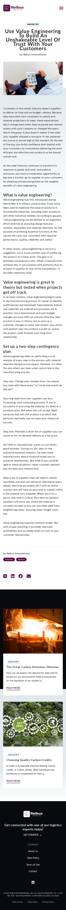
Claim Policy (33, 858)
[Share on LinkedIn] (13, 576)
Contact (33, 871)
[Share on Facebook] (20, 576)
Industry (9, 559)
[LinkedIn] (33, 882)
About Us (33, 851)
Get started (31, 835)
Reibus (21, 559)
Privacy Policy (48, 902)
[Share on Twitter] (5, 576)
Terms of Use (33, 865)
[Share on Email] (29, 576)
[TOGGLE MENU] (61, 8)
